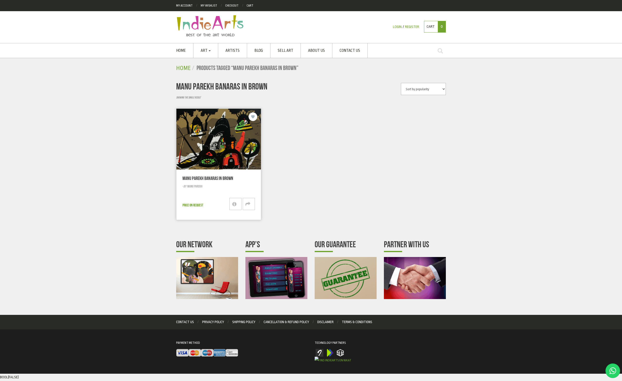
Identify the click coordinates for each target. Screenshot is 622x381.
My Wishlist (209, 5)
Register (412, 27)
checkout (232, 5)
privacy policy (213, 322)
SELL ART (285, 50)
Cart (250, 5)
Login (397, 27)
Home (181, 50)
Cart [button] (435, 27)
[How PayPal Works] (207, 353)
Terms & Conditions (357, 322)
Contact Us (350, 50)
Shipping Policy (243, 322)
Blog (258, 50)
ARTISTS (232, 50)
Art (204, 50)
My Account (184, 5)
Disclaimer (325, 322)
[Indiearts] (210, 26)
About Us (316, 50)
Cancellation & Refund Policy (286, 322)
